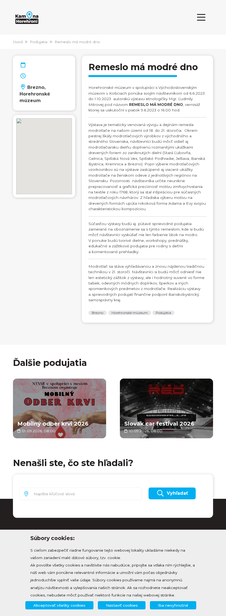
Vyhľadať (177, 493)
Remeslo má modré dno (77, 42)
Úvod (18, 42)
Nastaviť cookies (122, 605)
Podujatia (38, 42)
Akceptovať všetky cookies (59, 605)
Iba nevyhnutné (173, 605)
